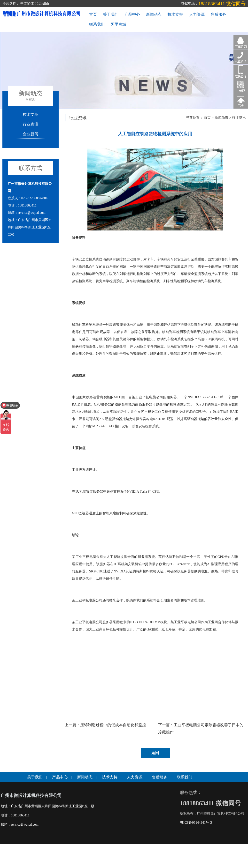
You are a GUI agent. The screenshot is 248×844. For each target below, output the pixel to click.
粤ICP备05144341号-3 (196, 822)
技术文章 (30, 114)
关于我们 (110, 14)
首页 (93, 14)
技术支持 (175, 14)
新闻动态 (154, 14)
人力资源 (197, 14)
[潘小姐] (240, 42)
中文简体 (27, 3)
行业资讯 (30, 124)
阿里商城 (118, 24)
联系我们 (97, 24)
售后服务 (218, 14)
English (44, 3)
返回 (155, 753)
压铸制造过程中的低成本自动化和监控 (113, 725)
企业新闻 (30, 133)
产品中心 (132, 14)
